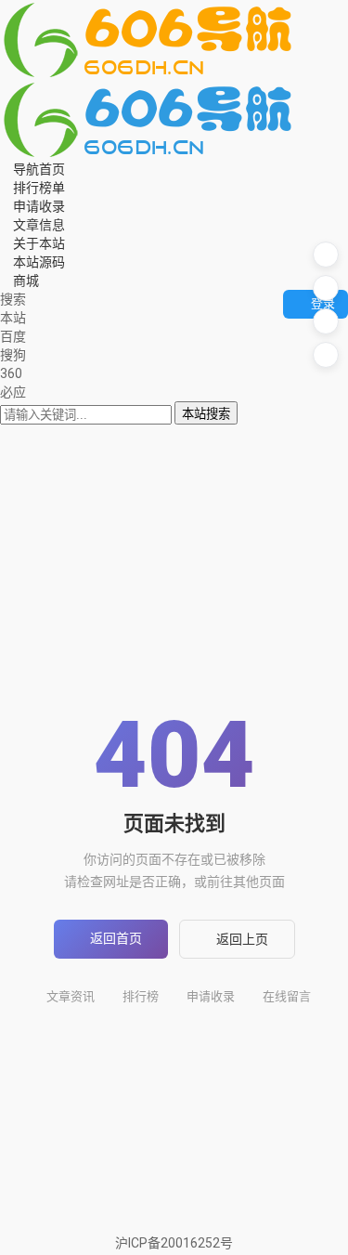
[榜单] (326, 288)
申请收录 (211, 996)
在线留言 (287, 996)
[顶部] (326, 355)
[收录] (326, 321)
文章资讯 (70, 996)
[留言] (326, 255)
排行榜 (140, 996)
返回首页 (116, 938)
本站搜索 (206, 414)
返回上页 (242, 939)
